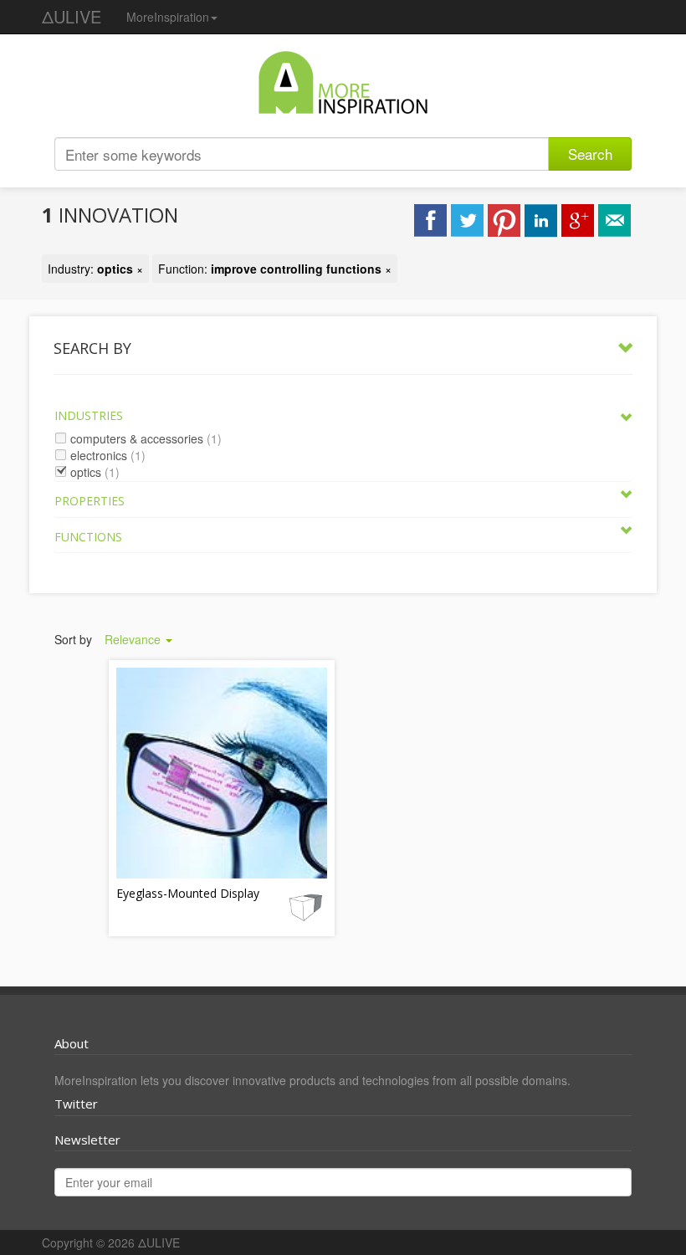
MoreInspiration (167, 16)
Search (590, 153)
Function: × (275, 268)
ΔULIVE (71, 16)
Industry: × (95, 268)
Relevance (134, 639)
